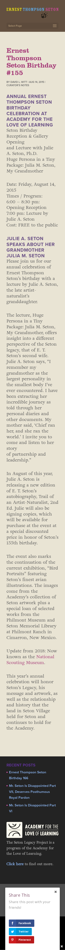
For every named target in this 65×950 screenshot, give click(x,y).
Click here (15, 864)
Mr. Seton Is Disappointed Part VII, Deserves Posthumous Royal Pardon (32, 792)
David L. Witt (18, 82)
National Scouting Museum (30, 660)
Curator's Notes (17, 85)
